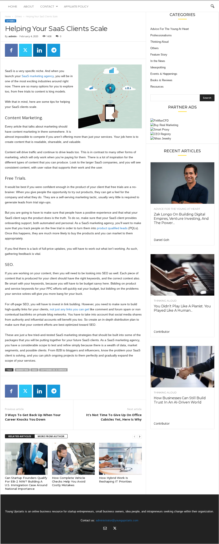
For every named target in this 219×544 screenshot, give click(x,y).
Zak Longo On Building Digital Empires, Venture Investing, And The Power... (181, 218)
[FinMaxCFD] (182, 120)
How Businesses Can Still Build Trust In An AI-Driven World (180, 400)
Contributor (162, 332)
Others (18, 16)
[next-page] (140, 436)
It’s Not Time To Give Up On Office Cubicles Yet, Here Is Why (114, 417)
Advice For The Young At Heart (169, 29)
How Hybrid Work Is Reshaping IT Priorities (115, 479)
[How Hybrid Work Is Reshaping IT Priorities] (120, 459)
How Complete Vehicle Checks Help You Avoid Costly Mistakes (68, 481)
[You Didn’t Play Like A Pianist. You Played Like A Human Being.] (182, 275)
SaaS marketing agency (38, 76)
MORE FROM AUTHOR (51, 436)
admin (12, 36)
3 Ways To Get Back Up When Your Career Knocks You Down (33, 417)
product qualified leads (112, 228)
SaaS (34, 369)
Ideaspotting (158, 67)
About (29, 6)
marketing (22, 369)
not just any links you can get (69, 309)
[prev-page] (134, 436)
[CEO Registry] (182, 134)
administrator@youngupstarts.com (117, 520)
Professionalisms (161, 35)
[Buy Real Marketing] (182, 125)
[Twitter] (25, 50)
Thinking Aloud (159, 41)
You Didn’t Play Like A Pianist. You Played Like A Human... (182, 308)
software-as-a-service (53, 369)
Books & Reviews (161, 80)
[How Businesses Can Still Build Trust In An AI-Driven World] (182, 366)
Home (12, 6)
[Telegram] (53, 50)
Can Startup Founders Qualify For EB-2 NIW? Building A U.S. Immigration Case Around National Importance (26, 483)
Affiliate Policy (76, 6)
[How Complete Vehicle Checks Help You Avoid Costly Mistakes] (73, 459)
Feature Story (158, 54)
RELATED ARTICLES (19, 436)
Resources (157, 86)
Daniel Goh (161, 240)
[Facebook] (11, 50)
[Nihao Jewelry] (182, 138)
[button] (212, 6)
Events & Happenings (163, 73)
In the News (157, 61)
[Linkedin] (39, 50)
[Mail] (105, 528)
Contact (47, 6)
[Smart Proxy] (182, 129)
